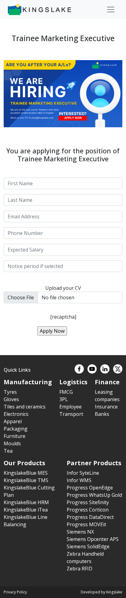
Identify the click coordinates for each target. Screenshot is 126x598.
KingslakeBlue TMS (26, 480)
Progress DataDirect (90, 517)
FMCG (66, 392)
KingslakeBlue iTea (26, 509)
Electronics (16, 414)
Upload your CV (63, 288)
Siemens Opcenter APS (93, 539)
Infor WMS (79, 480)
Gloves (11, 399)
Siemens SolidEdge (88, 546)
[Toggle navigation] (110, 9)
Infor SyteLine (83, 473)
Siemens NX (80, 531)
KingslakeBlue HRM (26, 502)
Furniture (14, 436)
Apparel (13, 421)
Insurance (106, 406)
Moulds (12, 443)
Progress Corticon (88, 509)
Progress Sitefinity (88, 502)
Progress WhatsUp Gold (94, 495)
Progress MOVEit (86, 524)
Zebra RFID (79, 568)
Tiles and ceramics (25, 406)
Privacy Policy (15, 592)
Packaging (16, 428)
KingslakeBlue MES (26, 473)
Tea (8, 450)
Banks (102, 414)
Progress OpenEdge (90, 487)
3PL (63, 399)
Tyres (10, 392)
